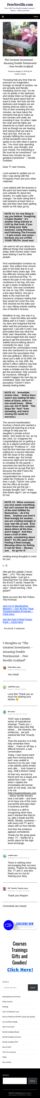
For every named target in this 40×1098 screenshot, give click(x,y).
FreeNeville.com (20, 5)
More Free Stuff (8, 1027)
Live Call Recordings (9, 1022)
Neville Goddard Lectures (11, 1037)
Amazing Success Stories (11, 997)
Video (4, 1057)
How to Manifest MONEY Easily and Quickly (18, 1017)
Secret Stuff (6, 1047)
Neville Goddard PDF (10, 1042)
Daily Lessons (7, 1002)
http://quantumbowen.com (22, 793)
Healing (5, 1007)
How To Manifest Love (10, 1012)
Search (5, 982)
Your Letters (7, 1062)
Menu (36, 16)
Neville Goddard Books (10, 1032)
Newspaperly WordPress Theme (20, 1095)
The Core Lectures (9, 1052)
